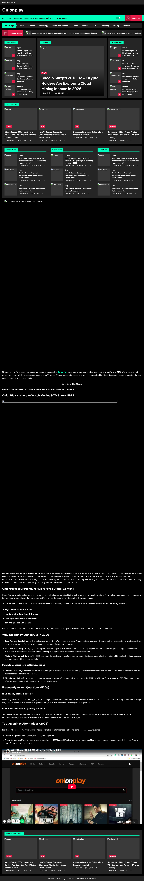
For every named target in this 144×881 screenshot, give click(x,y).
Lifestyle (126, 26)
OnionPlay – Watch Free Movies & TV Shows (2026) (34, 18)
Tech (94, 26)
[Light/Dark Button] (118, 18)
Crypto (19, 48)
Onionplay (12, 9)
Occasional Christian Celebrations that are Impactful (9, 77)
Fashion (85, 26)
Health (75, 26)
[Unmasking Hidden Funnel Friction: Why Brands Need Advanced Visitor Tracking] (123, 119)
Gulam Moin (46, 93)
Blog (22, 26)
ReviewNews (81, 878)
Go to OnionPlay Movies (72, 384)
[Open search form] (122, 18)
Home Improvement (60, 26)
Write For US (61, 18)
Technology (43, 26)
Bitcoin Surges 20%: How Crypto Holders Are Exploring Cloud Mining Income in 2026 (64, 33)
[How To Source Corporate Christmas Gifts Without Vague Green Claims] (55, 119)
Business (31, 26)
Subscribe (136, 18)
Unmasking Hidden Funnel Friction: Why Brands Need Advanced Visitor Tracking (9, 90)
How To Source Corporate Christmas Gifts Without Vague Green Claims (9, 64)
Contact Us (6, 18)
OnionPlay (62, 372)
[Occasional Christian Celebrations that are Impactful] (89, 119)
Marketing (105, 26)
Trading (116, 26)
